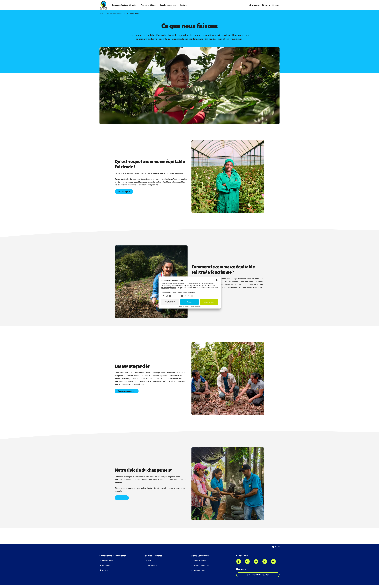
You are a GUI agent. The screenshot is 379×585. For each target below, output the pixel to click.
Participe (183, 5)
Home (101, 13)
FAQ (149, 560)
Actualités (106, 565)
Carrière (105, 570)
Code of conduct (199, 570)
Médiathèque (152, 565)
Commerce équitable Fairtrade (124, 5)
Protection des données (201, 565)
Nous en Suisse (107, 560)
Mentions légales (199, 560)
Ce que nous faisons (133, 13)
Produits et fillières (148, 5)
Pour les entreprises (168, 5)
